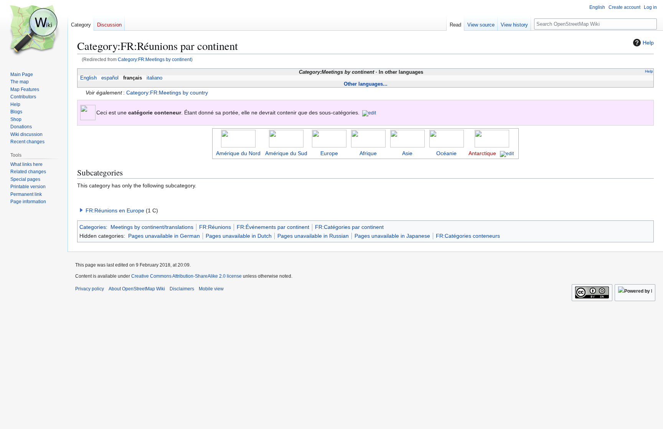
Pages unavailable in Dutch (239, 236)
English (88, 78)
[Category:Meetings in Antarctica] (492, 138)
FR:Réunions (215, 227)
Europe (329, 153)
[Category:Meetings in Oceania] (446, 138)
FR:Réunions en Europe (115, 210)
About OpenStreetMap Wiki (137, 289)
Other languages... (366, 84)
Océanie (446, 153)
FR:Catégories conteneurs (468, 236)
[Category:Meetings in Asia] (407, 138)
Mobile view (211, 289)
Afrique (368, 153)
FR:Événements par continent (273, 227)
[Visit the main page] (33, 30)
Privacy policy (89, 289)
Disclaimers (182, 289)
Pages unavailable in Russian (313, 236)
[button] (81, 210)
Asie (407, 153)
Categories (92, 227)
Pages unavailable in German (164, 236)
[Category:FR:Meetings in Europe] (329, 138)
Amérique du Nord (238, 153)
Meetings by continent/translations (151, 227)
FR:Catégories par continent (349, 227)
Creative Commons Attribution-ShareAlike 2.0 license (186, 276)
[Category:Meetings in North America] (238, 138)
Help (648, 43)
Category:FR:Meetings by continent (154, 59)
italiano (154, 78)
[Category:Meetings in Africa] (368, 138)
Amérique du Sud (286, 153)
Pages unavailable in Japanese (392, 236)
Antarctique (482, 153)
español (110, 78)
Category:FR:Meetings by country (167, 92)
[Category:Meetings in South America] (286, 138)
